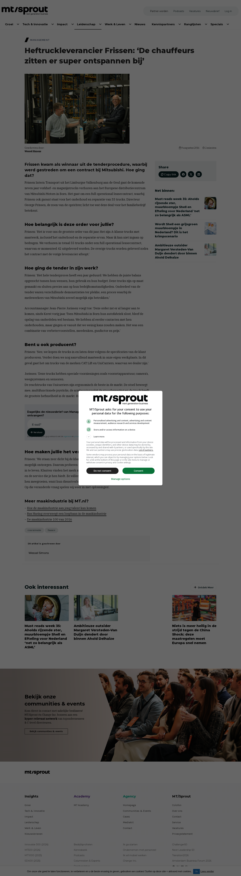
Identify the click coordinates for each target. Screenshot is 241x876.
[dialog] (120, 438)
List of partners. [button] (146, 450)
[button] (120, 436)
